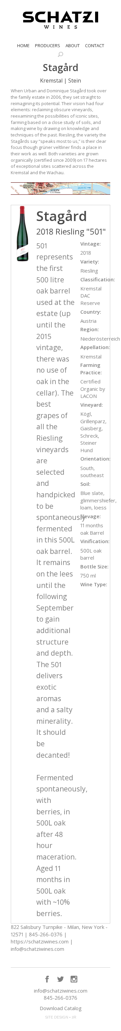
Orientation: (95, 458)
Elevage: (90, 516)
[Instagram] (74, 979)
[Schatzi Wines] (60, 20)
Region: (89, 329)
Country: (90, 311)
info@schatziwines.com (60, 990)
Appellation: (95, 347)
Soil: (85, 483)
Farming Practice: (91, 369)
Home (23, 45)
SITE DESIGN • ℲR (60, 1017)
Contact (94, 45)
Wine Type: (93, 584)
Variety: (89, 261)
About (73, 45)
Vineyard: (91, 404)
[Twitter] (60, 979)
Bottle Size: (94, 566)
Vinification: (95, 541)
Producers (47, 45)
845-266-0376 (60, 997)
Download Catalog (61, 1008)
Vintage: (90, 243)
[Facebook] (47, 979)
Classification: (97, 279)
